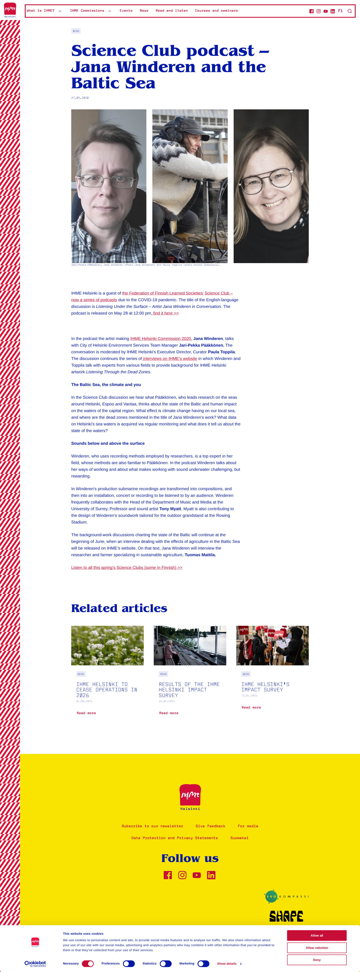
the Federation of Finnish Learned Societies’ (163, 293)
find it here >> (165, 313)
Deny (317, 960)
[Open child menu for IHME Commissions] (109, 11)
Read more (87, 714)
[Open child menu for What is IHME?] (60, 11)
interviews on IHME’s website (169, 358)
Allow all (317, 935)
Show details (227, 964)
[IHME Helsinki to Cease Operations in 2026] (107, 677)
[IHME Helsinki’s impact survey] (272, 674)
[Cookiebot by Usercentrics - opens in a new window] (35, 964)
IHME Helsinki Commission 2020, (161, 338)
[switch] (129, 963)
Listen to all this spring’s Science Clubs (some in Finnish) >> (126, 567)
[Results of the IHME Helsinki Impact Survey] (190, 677)
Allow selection (317, 948)
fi (340, 11)
